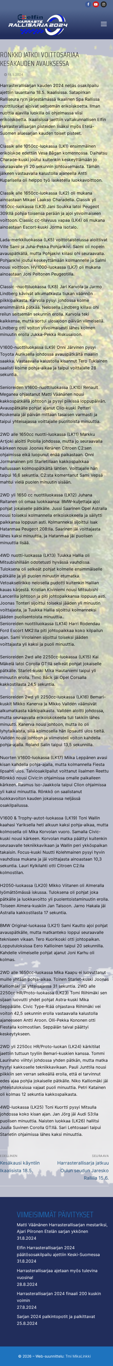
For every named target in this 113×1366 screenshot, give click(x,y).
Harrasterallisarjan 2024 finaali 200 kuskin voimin (59, 1297)
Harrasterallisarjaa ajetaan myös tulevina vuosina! (57, 1274)
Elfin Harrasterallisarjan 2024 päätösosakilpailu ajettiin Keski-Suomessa (58, 1251)
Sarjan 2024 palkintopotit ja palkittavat (56, 1316)
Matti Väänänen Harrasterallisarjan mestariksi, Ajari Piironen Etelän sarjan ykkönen (62, 1228)
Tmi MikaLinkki (78, 1356)
